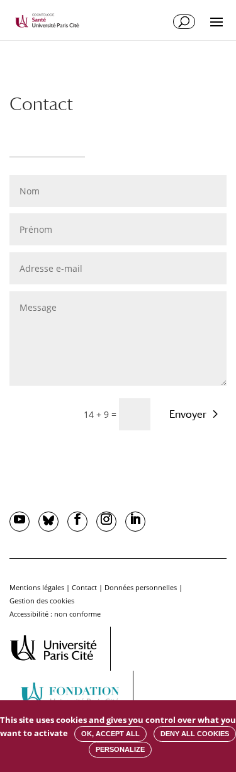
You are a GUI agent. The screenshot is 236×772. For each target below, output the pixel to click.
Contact (84, 587)
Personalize (120, 749)
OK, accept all (110, 733)
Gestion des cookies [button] (41, 600)
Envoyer (187, 414)
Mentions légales (36, 587)
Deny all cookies (194, 733)
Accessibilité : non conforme (55, 613)
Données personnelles (140, 587)
